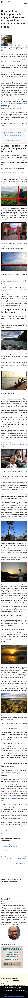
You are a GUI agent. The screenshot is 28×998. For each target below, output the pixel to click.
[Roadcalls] (7, 2)
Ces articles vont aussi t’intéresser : (12, 141)
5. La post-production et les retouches (11, 140)
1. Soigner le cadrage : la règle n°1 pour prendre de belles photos (14, 133)
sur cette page (16, 980)
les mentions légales (8, 981)
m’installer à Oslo (15, 61)
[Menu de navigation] (25, 2)
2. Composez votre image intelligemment (12, 135)
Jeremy (4, 29)
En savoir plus (19, 994)
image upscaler (12, 798)
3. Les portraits (6, 137)
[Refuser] (26, 992)
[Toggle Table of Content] (23, 130)
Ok (5, 994)
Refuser (11, 994)
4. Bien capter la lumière (8, 138)
